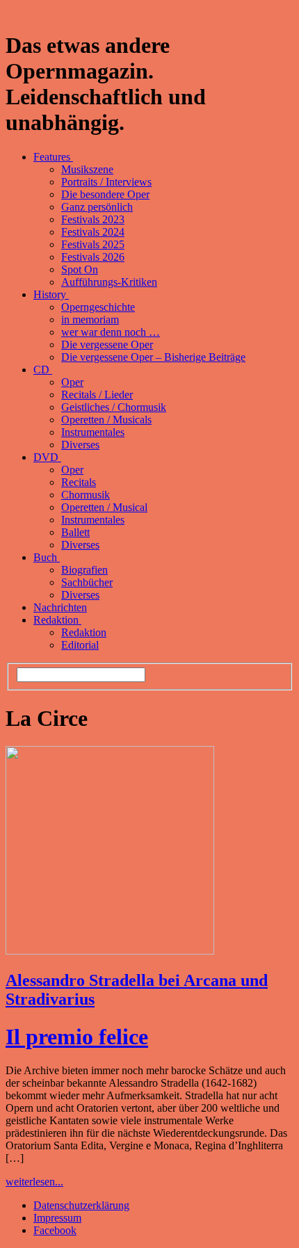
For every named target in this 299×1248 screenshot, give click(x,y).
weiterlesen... (34, 1182)
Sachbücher (87, 582)
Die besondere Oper (105, 194)
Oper (72, 382)
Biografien (84, 570)
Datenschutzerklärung (81, 1205)
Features (53, 157)
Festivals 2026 (92, 257)
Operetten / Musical (104, 507)
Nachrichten (60, 607)
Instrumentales (92, 432)
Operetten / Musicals (106, 420)
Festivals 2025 (92, 244)
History (51, 294)
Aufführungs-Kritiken (109, 282)
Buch (46, 557)
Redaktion (57, 620)
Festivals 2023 (92, 219)
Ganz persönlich (97, 207)
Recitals (78, 482)
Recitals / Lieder (97, 394)
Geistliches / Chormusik (113, 407)
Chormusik (85, 495)
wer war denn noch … (110, 332)
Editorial (80, 645)
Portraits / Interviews (106, 182)
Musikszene (87, 169)
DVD (47, 457)
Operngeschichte (98, 307)
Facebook (54, 1230)
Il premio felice (77, 1036)
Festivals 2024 (92, 232)
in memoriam (90, 319)
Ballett (75, 532)
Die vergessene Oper (107, 344)
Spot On (79, 269)
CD (42, 369)
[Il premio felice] (110, 951)
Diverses (80, 445)
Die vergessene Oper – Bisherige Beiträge (153, 357)
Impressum (57, 1218)
